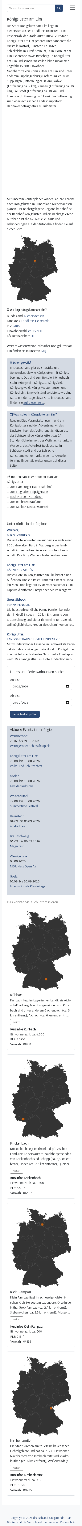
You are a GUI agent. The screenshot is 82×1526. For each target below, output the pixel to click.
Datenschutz (68, 1522)
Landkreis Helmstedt (35, 321)
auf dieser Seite (33, 402)
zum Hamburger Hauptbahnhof (31, 486)
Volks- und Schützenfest (26, 766)
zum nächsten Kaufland (26, 501)
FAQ (43, 351)
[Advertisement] (41, 152)
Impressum (51, 1522)
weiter (16, 1022)
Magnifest (17, 846)
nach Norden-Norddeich (26, 496)
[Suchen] (59, 8)
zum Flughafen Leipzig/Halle (29, 491)
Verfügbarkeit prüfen (25, 714)
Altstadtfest (18, 826)
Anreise (15, 679)
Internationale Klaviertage (27, 886)
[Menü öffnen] (72, 8)
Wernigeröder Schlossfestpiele (30, 746)
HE (33, 336)
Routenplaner (34, 199)
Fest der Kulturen (21, 786)
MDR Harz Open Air (23, 866)
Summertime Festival (24, 806)
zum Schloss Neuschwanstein (29, 506)
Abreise (15, 695)
